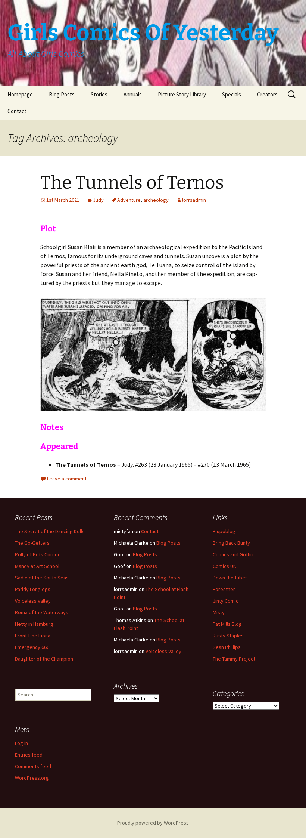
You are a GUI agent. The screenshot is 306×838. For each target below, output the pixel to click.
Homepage (20, 94)
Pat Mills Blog (227, 624)
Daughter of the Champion (44, 658)
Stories (99, 94)
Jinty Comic (225, 600)
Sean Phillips (227, 647)
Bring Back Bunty (231, 542)
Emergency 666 (32, 647)
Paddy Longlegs (32, 589)
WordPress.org (32, 777)
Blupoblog (224, 531)
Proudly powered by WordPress (153, 822)
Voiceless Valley (33, 600)
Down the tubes (230, 577)
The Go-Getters (32, 542)
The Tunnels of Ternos (132, 183)
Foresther (224, 589)
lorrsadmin (194, 200)
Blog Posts (62, 94)
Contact (16, 111)
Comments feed (33, 766)
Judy (98, 200)
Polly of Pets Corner (37, 554)
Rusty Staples (228, 635)
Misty (219, 612)
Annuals (133, 94)
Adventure (129, 200)
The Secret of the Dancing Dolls (50, 531)
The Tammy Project (234, 658)
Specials (231, 94)
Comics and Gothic (233, 554)
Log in (21, 743)
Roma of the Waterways (41, 612)
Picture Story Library (182, 94)
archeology (156, 200)
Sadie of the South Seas (42, 577)
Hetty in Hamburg (34, 624)
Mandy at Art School (37, 566)
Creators (267, 94)
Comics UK (224, 566)
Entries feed (29, 754)
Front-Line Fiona (32, 635)
